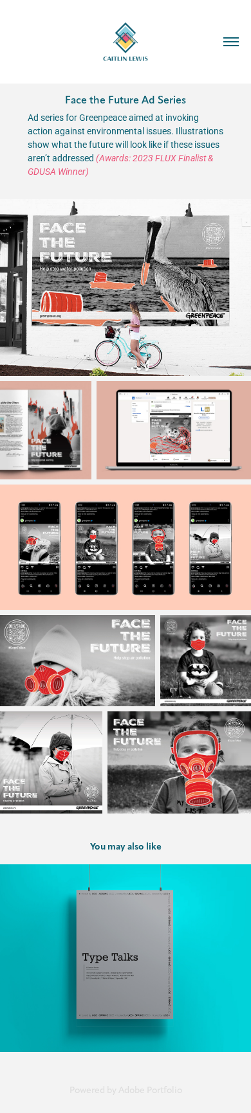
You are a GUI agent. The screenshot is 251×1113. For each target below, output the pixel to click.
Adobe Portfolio (150, 1090)
